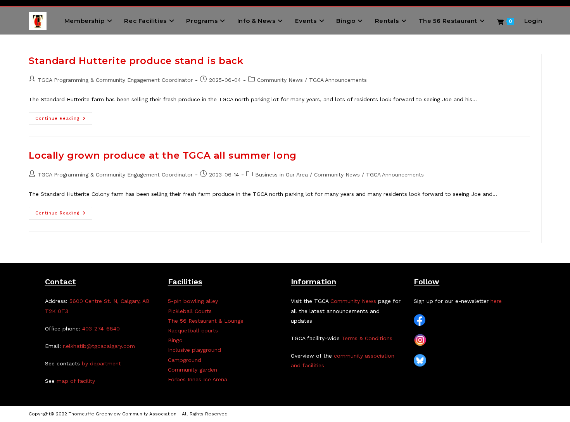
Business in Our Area (281, 174)
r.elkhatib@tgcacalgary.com (99, 346)
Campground (184, 360)
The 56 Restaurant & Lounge (206, 321)
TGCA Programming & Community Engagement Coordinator (115, 80)
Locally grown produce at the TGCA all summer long (163, 155)
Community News (280, 80)
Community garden (192, 370)
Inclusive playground (194, 350)
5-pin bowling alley (193, 301)
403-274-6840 (101, 328)
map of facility (76, 381)
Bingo (175, 340)
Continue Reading (63, 120)
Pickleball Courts (190, 311)
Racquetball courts (193, 330)
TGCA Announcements (338, 80)
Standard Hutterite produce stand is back (136, 60)
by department (101, 363)
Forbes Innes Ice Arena (197, 379)
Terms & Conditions (367, 338)
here (496, 301)
